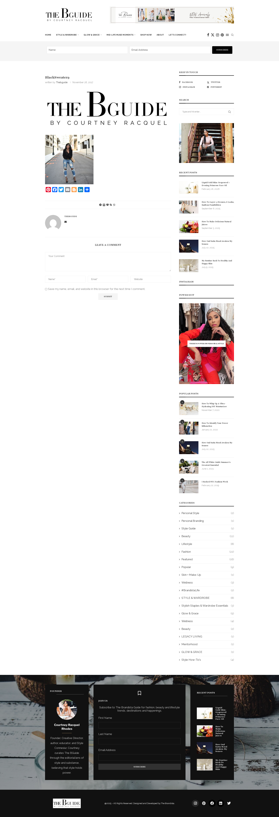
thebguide (61, 82)
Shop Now (146, 35)
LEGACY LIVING (207, 636)
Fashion (207, 551)
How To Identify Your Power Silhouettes (215, 424)
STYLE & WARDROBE (66, 35)
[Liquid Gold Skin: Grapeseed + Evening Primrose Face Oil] (188, 187)
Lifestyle (207, 544)
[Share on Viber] (114, 204)
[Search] (232, 35)
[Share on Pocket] (107, 204)
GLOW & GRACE (92, 35)
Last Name (105, 734)
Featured (207, 559)
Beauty (207, 536)
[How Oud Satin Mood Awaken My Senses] (188, 246)
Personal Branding (207, 520)
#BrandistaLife (207, 590)
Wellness (207, 582)
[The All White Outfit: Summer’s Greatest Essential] (188, 467)
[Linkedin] (220, 803)
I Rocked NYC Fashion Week (215, 481)
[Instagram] (217, 35)
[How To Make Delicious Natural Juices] (188, 226)
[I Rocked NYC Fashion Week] (188, 486)
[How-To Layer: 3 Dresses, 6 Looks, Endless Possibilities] (188, 207)
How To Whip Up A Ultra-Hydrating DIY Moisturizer (214, 405)
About (160, 35)
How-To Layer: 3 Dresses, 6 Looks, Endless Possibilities (218, 203)
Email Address (107, 750)
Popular (207, 567)
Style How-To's (207, 659)
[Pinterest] (222, 35)
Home (48, 35)
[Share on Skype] (111, 204)
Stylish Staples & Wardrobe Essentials (207, 605)
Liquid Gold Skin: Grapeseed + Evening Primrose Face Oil (216, 184)
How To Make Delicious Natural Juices (216, 223)
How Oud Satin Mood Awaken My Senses (217, 242)
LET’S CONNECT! (177, 35)
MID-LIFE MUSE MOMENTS (120, 35)
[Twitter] (212, 35)
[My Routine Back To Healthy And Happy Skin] (188, 265)
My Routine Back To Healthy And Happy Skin (217, 262)
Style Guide (207, 528)
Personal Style (207, 513)
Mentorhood (207, 644)
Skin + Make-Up (207, 574)
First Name (105, 717)
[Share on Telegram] (100, 204)
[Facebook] (208, 35)
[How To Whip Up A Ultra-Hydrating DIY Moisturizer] (188, 408)
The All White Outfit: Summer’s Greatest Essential (216, 463)
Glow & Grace (207, 613)
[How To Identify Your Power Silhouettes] (188, 428)
